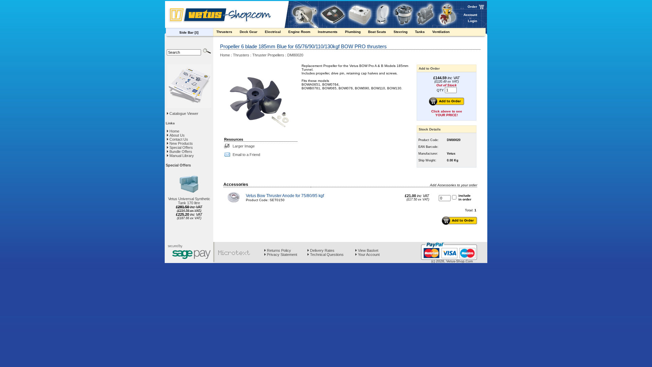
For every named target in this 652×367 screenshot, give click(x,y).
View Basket (367, 250)
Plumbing (353, 32)
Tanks (420, 32)
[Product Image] (260, 99)
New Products (180, 143)
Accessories (235, 184)
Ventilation (441, 32)
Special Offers (180, 147)
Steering (401, 32)
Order (472, 6)
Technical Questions (326, 254)
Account (470, 15)
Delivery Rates (321, 250)
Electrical (273, 32)
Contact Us (178, 139)
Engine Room (299, 32)
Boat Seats (377, 32)
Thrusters (224, 32)
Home (173, 131)
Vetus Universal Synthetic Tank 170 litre (189, 201)
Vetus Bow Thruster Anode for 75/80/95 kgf (285, 195)
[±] (196, 32)
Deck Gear (249, 32)
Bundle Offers (180, 152)
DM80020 (295, 55)
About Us (176, 135)
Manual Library (181, 156)
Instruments (328, 32)
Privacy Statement (281, 254)
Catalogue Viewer (183, 113)
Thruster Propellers (268, 55)
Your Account (368, 254)
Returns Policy (278, 250)
